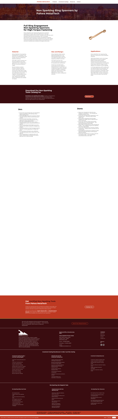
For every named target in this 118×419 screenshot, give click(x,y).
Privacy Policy (36, 417)
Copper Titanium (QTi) (42, 310)
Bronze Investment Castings (17, 373)
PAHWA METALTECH (43, 2)
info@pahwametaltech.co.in (65, 346)
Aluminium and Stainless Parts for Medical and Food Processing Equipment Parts (57, 366)
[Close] (116, 417)
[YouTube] (103, 345)
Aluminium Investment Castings (18, 367)
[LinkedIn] (101, 345)
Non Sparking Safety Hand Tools (19, 389)
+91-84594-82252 (66, 341)
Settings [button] (105, 417)
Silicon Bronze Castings (16, 370)
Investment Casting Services (17, 362)
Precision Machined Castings (17, 369)
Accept (114, 417)
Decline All (109, 417)
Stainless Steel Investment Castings (18, 366)
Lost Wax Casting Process (17, 363)
